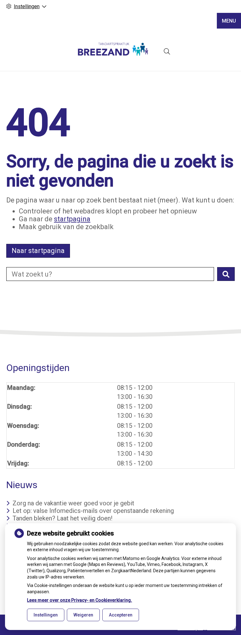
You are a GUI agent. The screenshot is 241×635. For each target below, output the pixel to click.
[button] (226, 274)
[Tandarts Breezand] (112, 51)
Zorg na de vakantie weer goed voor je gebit (73, 503)
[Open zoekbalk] (167, 51)
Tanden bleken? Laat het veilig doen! (62, 518)
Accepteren (120, 614)
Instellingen (46, 614)
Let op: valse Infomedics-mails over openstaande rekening (93, 510)
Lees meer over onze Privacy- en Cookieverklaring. (79, 600)
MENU (229, 21)
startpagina (72, 219)
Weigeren (83, 614)
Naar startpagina (38, 251)
